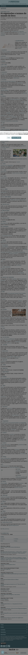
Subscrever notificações (16, 137)
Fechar (8, 137)
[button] (2, 652)
